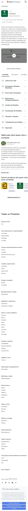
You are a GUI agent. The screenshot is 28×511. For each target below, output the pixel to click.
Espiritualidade (5, 236)
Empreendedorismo (6, 346)
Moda (2, 397)
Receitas (3, 273)
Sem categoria (5, 469)
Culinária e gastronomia (8, 264)
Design (3, 282)
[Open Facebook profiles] (2, 483)
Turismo (3, 360)
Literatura (3, 329)
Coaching (3, 252)
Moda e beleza (5, 385)
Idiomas (3, 325)
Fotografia (4, 285)
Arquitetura (4, 303)
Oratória (3, 257)
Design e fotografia (6, 280)
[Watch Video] (14, 55)
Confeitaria (4, 266)
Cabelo (3, 388)
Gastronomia (4, 271)
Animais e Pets (5, 222)
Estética (3, 390)
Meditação (4, 238)
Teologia (3, 240)
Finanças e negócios (7, 341)
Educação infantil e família (8, 292)
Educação (3, 320)
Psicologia (4, 334)
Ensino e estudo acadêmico (9, 313)
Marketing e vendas (6, 376)
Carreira (3, 250)
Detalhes (24, 74)
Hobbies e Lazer (6, 357)
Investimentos (5, 351)
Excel (2, 458)
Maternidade (4, 294)
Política (3, 332)
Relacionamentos (6, 430)
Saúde (2, 449)
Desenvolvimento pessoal (8, 254)
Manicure (3, 392)
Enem (2, 322)
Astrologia (4, 233)
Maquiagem (4, 395)
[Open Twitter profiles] (6, 483)
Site (2, 463)
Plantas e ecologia (6, 418)
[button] (12, 80)
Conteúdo (5, 74)
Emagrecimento (5, 441)
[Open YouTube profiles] (12, 483)
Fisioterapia (4, 446)
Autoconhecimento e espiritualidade (11, 231)
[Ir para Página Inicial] (13, 2)
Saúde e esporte (6, 439)
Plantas (3, 423)
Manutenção (4, 369)
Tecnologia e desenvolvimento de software (14, 455)
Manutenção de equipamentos (10, 367)
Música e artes (5, 404)
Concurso (3, 315)
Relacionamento (5, 432)
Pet (2, 224)
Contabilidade (4, 343)
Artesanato (4, 406)
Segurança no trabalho (7, 306)
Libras (2, 327)
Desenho (3, 409)
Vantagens (14, 74)
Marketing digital (5, 378)
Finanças (3, 348)
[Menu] (2, 2)
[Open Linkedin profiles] (9, 483)
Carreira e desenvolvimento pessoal (11, 247)
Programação (4, 460)
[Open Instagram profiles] (16, 483)
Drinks (2, 268)
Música (3, 411)
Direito (3, 317)
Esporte (3, 444)
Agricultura (4, 420)
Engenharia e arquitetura (8, 301)
